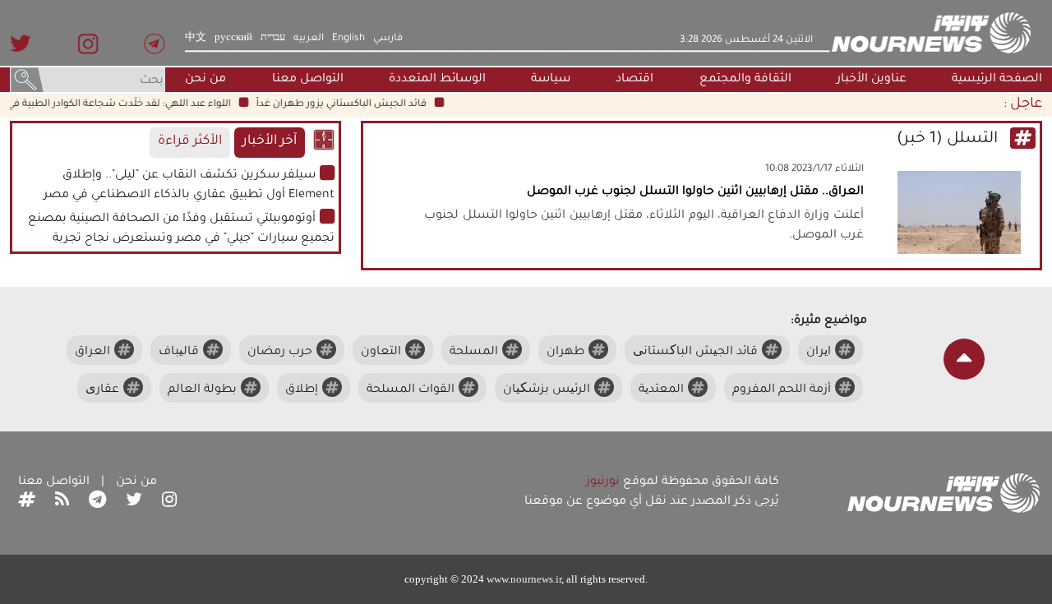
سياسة (550, 79)
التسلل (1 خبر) (949, 140)
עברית (273, 38)
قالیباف (179, 352)
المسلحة (474, 352)
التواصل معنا (308, 79)
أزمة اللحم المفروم (781, 390)
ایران (818, 352)
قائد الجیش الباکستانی (695, 352)
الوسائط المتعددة (437, 79)
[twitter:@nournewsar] (134, 502)
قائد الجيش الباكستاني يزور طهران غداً (346, 104)
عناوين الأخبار (872, 79)
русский (233, 38)
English (348, 38)
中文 (195, 38)
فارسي (388, 38)
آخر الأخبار (269, 142)
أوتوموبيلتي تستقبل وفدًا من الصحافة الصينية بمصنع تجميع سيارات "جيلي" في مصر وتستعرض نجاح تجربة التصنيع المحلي (181, 239)
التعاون (381, 352)
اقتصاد (634, 79)
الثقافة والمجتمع (745, 79)
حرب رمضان (279, 352)
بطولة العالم (202, 390)
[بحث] (27, 81)
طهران (565, 352)
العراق (92, 352)
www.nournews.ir (524, 579)
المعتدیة (661, 390)
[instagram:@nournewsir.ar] (169, 502)
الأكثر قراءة (190, 142)
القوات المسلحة (410, 390)
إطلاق (301, 390)
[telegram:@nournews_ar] (97, 502)
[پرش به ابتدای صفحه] (964, 359)
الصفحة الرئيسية (997, 79)
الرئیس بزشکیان (546, 390)
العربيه (308, 38)
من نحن (205, 79)
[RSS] (62, 502)
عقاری (102, 390)
